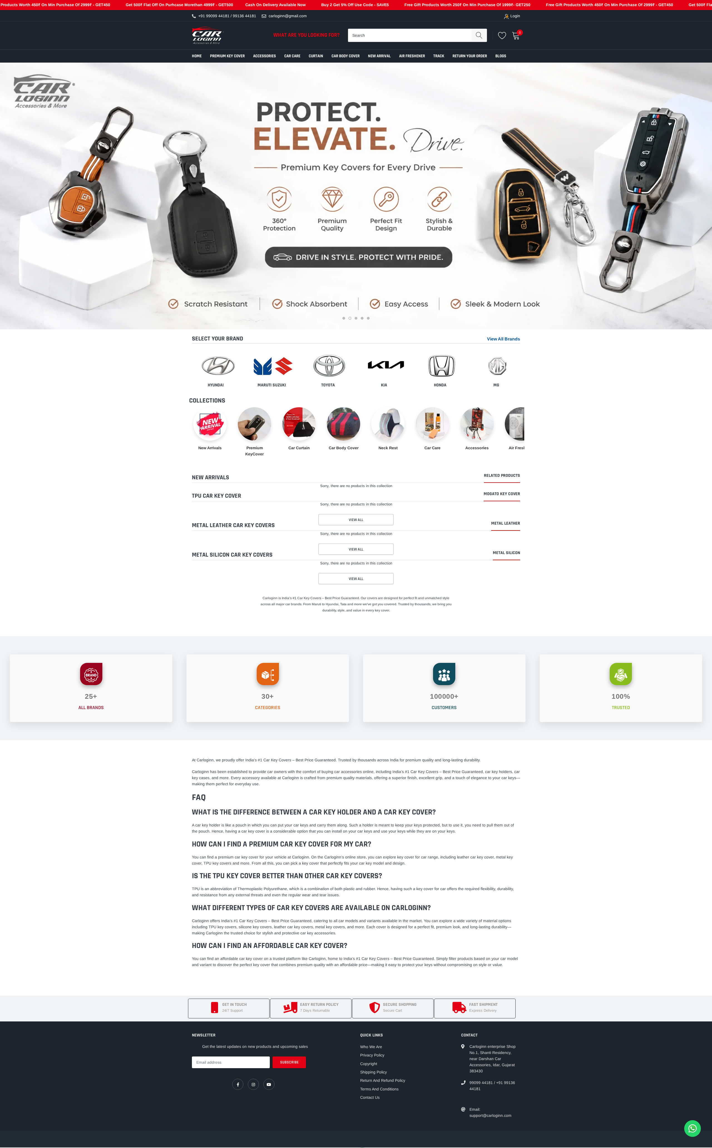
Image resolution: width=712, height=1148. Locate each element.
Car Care (292, 56)
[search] (479, 35)
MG (496, 385)
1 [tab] (344, 319)
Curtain (316, 56)
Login (515, 16)
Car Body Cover (346, 56)
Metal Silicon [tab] (506, 553)
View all (356, 519)
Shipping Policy (373, 1072)
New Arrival (379, 56)
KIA (384, 385)
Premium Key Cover (227, 56)
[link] (237, 1084)
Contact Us (370, 1097)
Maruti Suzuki (272, 385)
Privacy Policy (372, 1055)
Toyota (328, 385)
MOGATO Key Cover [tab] (502, 494)
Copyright (368, 1063)
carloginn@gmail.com (288, 16)
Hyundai (216, 385)
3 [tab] (356, 319)
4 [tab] (363, 319)
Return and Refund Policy (382, 1080)
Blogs (500, 56)
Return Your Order (470, 56)
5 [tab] (369, 319)
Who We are (371, 1047)
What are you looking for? (306, 35)
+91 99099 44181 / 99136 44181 (227, 16)
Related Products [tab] (502, 475)
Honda (440, 385)
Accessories (264, 56)
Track (438, 56)
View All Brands (503, 339)
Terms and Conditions (379, 1089)
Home (197, 56)
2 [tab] (350, 319)
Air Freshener (412, 56)
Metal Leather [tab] (505, 523)
